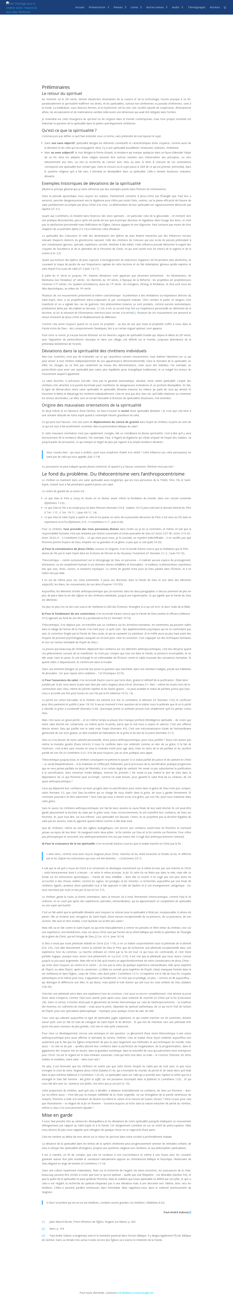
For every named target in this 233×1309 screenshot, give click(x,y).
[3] (189, 1212)
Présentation (97, 7)
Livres (134, 7)
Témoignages (196, 7)
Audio (175, 7)
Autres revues (155, 7)
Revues (118, 7)
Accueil (79, 7)
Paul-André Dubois (94, 43)
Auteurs (215, 7)
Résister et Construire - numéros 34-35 (131, 43)
